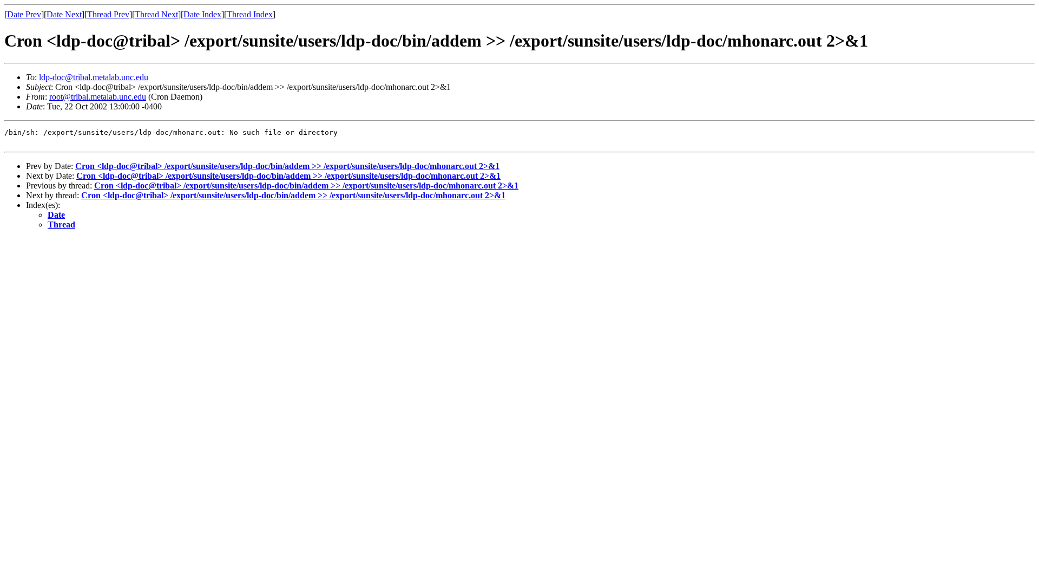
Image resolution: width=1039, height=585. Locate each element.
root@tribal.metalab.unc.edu (97, 96)
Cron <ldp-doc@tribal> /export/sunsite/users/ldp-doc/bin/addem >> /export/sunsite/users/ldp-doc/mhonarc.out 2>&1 (287, 166)
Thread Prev (108, 14)
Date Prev (24, 14)
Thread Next (156, 14)
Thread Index (250, 14)
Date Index (202, 14)
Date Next (64, 14)
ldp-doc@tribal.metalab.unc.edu (93, 77)
